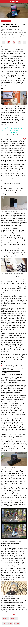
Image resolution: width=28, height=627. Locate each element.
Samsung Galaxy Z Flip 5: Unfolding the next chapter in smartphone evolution (13, 368)
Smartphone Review (7, 623)
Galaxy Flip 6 (6, 618)
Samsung (16, 623)
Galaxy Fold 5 (14, 618)
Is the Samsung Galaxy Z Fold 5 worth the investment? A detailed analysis (12, 366)
